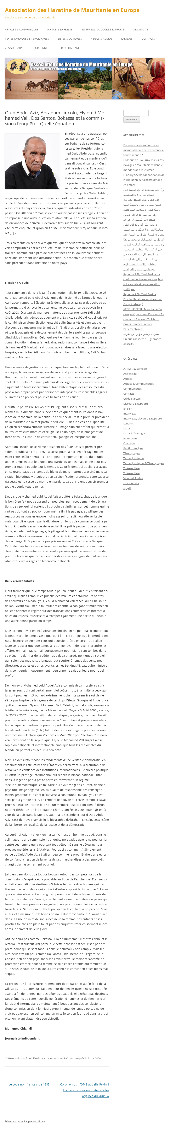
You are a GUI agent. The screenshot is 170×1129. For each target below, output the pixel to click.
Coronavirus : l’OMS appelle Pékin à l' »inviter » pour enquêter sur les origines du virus (84, 1090)
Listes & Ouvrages (70, 38)
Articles (48, 1058)
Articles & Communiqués (21, 29)
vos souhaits (131, 483)
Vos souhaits (14, 48)
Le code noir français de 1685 (27, 1084)
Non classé (130, 438)
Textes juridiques (133, 458)
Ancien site (141, 29)
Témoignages (131, 453)
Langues (127, 38)
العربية (127, 488)
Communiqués (132, 388)
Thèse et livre (131, 468)
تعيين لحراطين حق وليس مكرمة (141, 334)
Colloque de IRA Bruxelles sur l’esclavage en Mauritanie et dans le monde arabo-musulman (143, 165)
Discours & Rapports (135, 403)
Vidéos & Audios (101, 38)
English (127, 408)
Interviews (129, 413)
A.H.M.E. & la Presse (59, 29)
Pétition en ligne (133, 448)
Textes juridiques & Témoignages (27, 38)
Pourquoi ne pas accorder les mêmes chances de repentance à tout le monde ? (143, 150)
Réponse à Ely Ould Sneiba (139, 294)
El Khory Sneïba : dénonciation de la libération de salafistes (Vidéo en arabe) (143, 180)
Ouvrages (129, 443)
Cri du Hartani (69, 48)
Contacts (148, 38)
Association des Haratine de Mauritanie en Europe (72, 10)
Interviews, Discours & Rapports (102, 29)
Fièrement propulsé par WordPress (25, 1121)
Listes (126, 428)
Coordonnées (41, 48)
